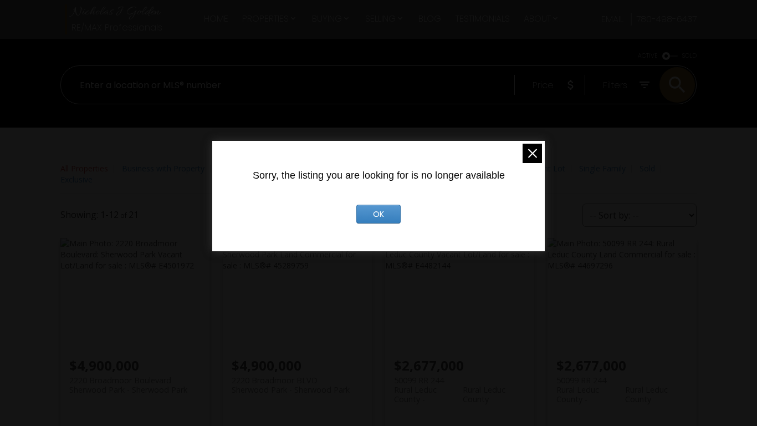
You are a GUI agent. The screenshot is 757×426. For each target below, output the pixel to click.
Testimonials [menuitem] (483, 18)
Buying (327, 18)
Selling (380, 18)
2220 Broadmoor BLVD (291, 385)
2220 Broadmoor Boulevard (128, 385)
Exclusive (76, 179)
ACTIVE (648, 56)
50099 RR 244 (449, 385)
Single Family (602, 168)
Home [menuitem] (216, 18)
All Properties (84, 168)
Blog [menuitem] (429, 18)
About (537, 18)
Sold (647, 168)
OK (378, 214)
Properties (265, 18)
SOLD (689, 56)
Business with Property (163, 168)
